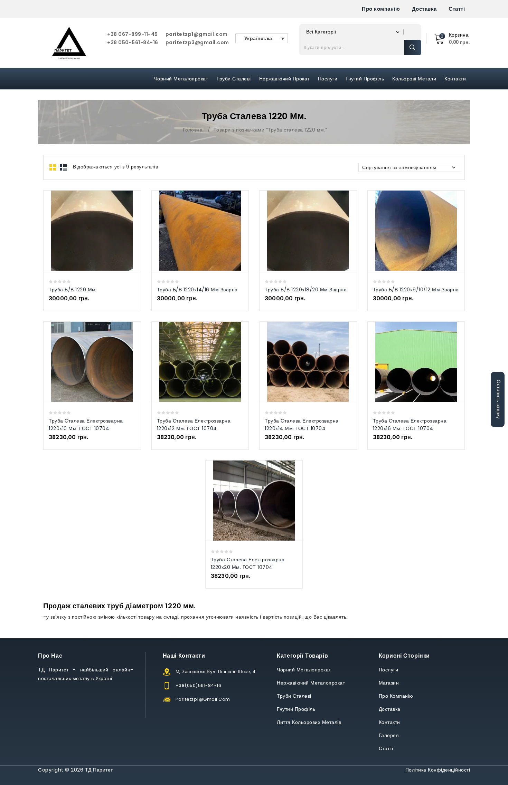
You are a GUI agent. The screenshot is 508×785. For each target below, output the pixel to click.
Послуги (328, 78)
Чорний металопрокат (181, 78)
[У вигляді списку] (63, 167)
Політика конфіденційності (437, 769)
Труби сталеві (233, 78)
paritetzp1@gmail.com (197, 34)
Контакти (455, 78)
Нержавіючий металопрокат (311, 682)
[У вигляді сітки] (53, 167)
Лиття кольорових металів (309, 722)
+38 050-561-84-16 (132, 42)
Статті (457, 8)
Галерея (389, 735)
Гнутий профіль (365, 78)
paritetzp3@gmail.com (197, 42)
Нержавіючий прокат (284, 78)
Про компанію (381, 8)
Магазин (389, 682)
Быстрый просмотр (85, 230)
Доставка (424, 8)
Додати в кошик (99, 230)
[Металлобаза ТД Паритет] (69, 43)
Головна (193, 129)
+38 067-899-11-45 (132, 34)
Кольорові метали (414, 78)
